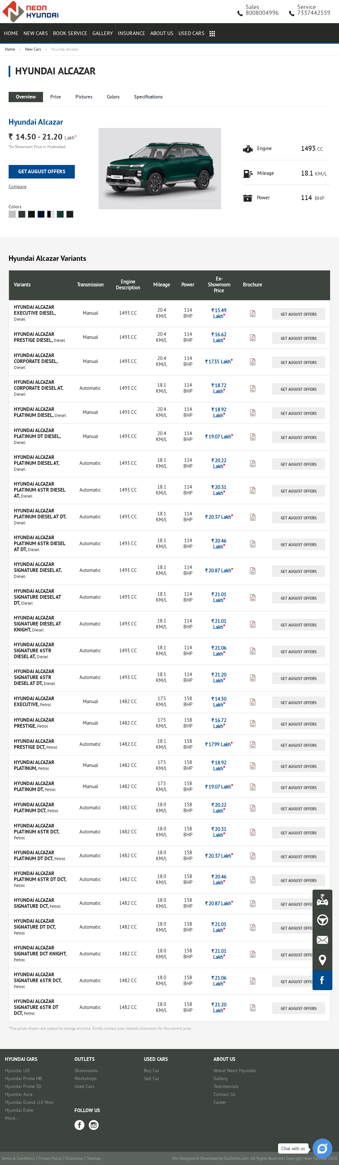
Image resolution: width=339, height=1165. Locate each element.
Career (220, 1102)
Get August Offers (41, 172)
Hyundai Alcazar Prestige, (34, 723)
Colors (113, 97)
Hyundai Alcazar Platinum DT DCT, (34, 856)
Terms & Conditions (18, 1158)
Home (11, 33)
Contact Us (224, 1095)
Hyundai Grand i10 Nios (29, 1102)
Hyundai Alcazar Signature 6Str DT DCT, (36, 1008)
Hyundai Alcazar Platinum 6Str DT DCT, (40, 877)
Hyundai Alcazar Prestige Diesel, (34, 338)
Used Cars (84, 1087)
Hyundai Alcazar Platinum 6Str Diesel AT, (39, 490)
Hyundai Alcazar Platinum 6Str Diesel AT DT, (39, 544)
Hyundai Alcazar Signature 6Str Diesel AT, (34, 651)
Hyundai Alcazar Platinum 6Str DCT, (36, 829)
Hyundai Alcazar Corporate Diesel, (35, 359)
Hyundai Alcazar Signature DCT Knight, (40, 951)
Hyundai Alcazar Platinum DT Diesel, (37, 434)
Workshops (85, 1079)
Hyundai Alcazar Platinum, (34, 766)
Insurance (131, 33)
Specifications (148, 97)
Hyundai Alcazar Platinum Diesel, (34, 413)
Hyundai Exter (19, 1110)
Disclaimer (74, 1158)
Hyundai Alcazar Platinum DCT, (34, 808)
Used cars (191, 33)
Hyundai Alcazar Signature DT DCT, (34, 924)
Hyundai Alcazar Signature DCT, (34, 904)
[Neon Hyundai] (33, 11)
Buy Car (151, 1071)
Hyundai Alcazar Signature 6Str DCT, (37, 978)
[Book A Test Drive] (322, 920)
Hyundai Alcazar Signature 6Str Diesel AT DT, (34, 678)
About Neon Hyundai (235, 1071)
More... (12, 1118)
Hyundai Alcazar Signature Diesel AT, (37, 568)
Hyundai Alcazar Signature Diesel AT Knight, (37, 624)
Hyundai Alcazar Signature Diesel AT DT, (37, 597)
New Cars (36, 33)
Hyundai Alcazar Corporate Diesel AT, (38, 386)
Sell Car (151, 1079)
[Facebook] (79, 1125)
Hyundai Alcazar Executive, (34, 702)
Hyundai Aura (18, 1095)
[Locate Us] (322, 960)
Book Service (70, 33)
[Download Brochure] (253, 315)
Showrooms (86, 1071)
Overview (26, 97)
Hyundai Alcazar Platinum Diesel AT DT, (40, 514)
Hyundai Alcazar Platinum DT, (34, 787)
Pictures (83, 97)
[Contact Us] (322, 940)
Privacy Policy (50, 1158)
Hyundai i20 (17, 1071)
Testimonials (226, 1087)
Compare (17, 187)
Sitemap (94, 1158)
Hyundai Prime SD (23, 1087)
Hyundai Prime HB (23, 1079)
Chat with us (293, 1148)
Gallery (102, 33)
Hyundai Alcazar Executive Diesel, (34, 310)
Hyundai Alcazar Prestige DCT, (34, 745)
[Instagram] (94, 1125)
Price (55, 97)
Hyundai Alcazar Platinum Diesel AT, (36, 461)
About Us (161, 33)
